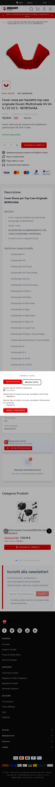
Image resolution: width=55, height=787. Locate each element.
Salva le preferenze (15, 410)
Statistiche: (10, 396)
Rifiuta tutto (31, 382)
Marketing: (10, 405)
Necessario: (10, 390)
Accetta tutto (13, 381)
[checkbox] (4, 390)
